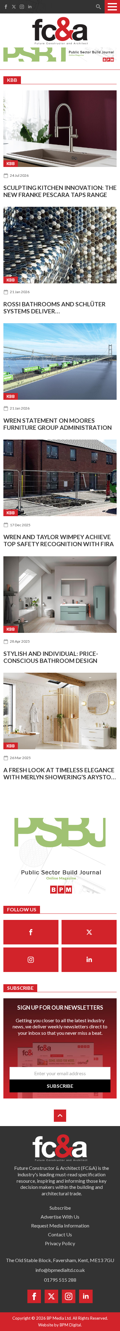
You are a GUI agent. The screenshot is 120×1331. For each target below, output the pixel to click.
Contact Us (60, 1234)
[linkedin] (30, 7)
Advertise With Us (60, 1216)
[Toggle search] (98, 7)
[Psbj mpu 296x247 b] (60, 855)
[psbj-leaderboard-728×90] (60, 54)
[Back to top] (60, 1116)
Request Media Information (60, 1225)
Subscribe (60, 1208)
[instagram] (22, 7)
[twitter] (14, 7)
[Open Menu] (112, 6)
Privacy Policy (60, 1243)
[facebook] (6, 7)
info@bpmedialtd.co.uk (60, 1270)
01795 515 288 (60, 1280)
